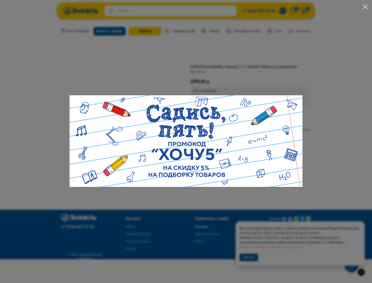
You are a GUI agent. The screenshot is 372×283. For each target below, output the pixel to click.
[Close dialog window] (365, 6)
